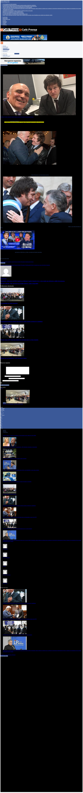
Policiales (6, 50)
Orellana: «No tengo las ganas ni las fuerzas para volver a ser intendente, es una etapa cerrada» (21, 470)
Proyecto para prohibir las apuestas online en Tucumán (13, 12)
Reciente (4, 431)
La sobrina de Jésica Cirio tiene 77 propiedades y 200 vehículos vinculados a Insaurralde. (20, 447)
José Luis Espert (3, 258)
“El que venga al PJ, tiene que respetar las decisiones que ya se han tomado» (17, 7)
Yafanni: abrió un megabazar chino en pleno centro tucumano (14, 458)
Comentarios (5, 432)
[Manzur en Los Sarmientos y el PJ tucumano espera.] (12, 355)
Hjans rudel (5, 583)
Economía (5, 47)
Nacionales (6, 49)
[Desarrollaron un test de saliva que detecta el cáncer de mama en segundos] (9, 480)
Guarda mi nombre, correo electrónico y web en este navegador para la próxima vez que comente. (20, 382)
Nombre (2, 376)
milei (8, 258)
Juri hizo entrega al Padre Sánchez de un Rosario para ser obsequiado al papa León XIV (20, 6)
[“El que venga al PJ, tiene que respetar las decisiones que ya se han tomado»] (12, 337)
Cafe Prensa (3, 278)
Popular (4, 430)
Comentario (3, 374)
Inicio (4, 46)
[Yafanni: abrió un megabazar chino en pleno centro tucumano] (9, 457)
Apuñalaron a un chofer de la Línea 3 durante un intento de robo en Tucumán (18, 10)
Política (5, 51)
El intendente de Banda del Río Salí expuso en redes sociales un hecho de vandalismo (19, 5)
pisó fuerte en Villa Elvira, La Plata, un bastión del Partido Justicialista (28, 252)
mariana (4, 566)
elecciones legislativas (14, 121)
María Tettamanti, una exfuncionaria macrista (40, 174)
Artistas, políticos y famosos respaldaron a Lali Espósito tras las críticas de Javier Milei (19, 435)
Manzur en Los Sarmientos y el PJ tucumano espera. (13, 11)
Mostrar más (2, 262)
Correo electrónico (4, 378)
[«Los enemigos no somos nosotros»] (12, 300)
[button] (41, 148)
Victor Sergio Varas (6, 574)
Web (1, 380)
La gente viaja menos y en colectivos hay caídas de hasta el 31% (15, 14)
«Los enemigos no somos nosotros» (10, 4)
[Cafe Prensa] (18, 31)
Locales (5, 48)
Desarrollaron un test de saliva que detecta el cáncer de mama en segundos (17, 481)
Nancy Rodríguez (6, 557)
